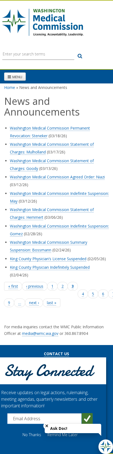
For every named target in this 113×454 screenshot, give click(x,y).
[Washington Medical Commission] (42, 22)
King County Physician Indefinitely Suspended (50, 267)
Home (9, 87)
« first (13, 286)
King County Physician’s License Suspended (48, 258)
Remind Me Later (62, 434)
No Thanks (31, 434)
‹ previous (34, 286)
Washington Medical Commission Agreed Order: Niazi (57, 177)
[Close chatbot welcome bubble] (46, 425)
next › (34, 302)
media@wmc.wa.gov (40, 333)
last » (51, 302)
